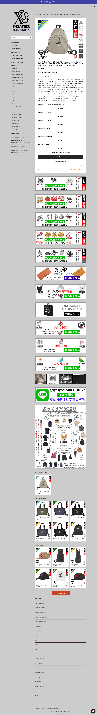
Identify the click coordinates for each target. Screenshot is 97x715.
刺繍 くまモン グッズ (16, 52)
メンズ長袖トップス (39, 672)
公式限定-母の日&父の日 (17, 58)
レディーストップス (39, 654)
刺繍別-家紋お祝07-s (40, 617)
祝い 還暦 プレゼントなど (17, 62)
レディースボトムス (39, 658)
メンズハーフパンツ (39, 686)
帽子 (36, 640)
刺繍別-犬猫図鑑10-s (40, 603)
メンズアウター (38, 681)
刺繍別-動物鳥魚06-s (40, 621)
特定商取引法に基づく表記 (53, 708)
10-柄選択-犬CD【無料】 (44, 120)
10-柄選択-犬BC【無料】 (44, 112)
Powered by (59, 714)
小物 (36, 644)
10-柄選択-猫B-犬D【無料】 (45, 136)
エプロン (37, 649)
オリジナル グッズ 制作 (16, 55)
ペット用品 (37, 695)
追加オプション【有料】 (44, 144)
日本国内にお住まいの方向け (60, 161)
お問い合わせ (14, 45)
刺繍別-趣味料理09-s (40, 608)
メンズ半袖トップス (39, 677)
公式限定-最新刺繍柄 (16, 48)
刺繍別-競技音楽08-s (40, 612)
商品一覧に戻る (60, 593)
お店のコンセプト (15, 42)
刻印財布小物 (38, 626)
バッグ (36, 635)
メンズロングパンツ (39, 691)
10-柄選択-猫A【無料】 (44, 128)
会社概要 (13, 65)
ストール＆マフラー (39, 631)
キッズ (36, 667)
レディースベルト (39, 663)
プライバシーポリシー (40, 708)
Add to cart (60, 157)
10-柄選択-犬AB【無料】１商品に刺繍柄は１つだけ (52, 104)
